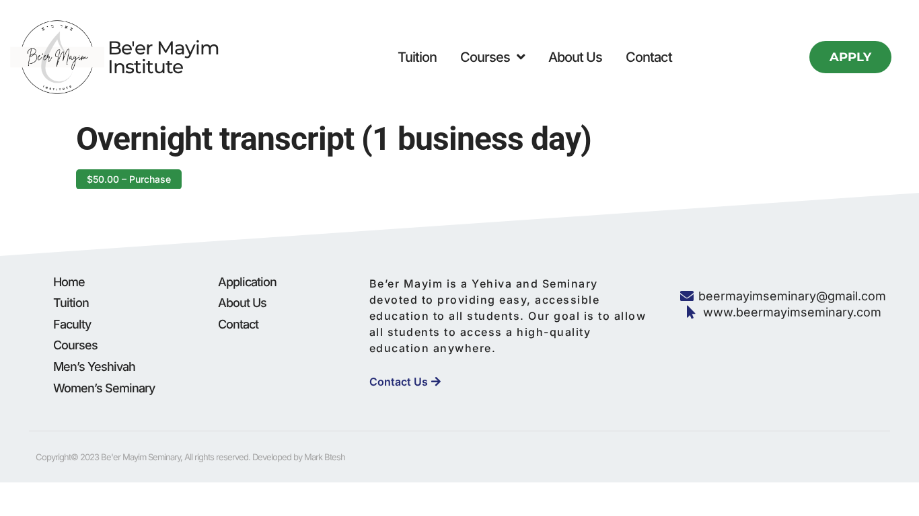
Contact (649, 57)
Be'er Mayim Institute (163, 57)
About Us (575, 57)
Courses (485, 57)
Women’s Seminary (104, 388)
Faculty (72, 324)
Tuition (417, 57)
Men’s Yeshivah (94, 366)
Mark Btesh (324, 457)
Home (69, 282)
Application (247, 282)
